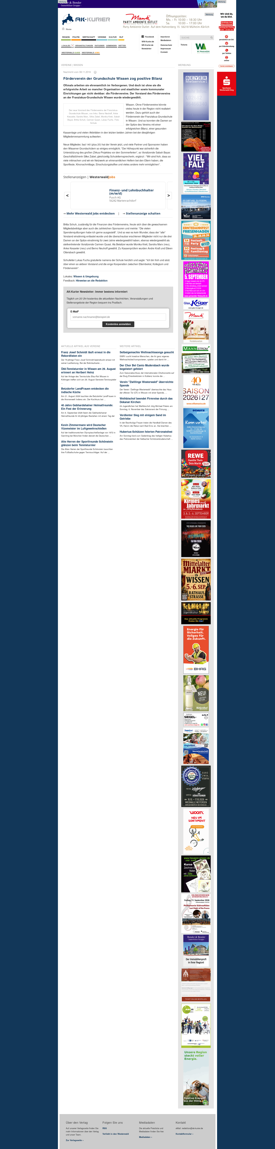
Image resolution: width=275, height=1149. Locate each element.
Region (66, 37)
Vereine (102, 37)
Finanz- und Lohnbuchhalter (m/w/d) (131, 192)
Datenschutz (166, 45)
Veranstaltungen (84, 45)
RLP (121, 37)
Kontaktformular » (184, 1133)
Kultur (112, 37)
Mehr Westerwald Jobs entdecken (91, 213)
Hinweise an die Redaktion (92, 280)
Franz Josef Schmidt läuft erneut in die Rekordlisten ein (85, 354)
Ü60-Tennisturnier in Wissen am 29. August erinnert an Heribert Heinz (88, 370)
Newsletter (147, 48)
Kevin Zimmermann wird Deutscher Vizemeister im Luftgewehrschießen (83, 426)
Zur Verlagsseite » (75, 1140)
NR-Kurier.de (147, 45)
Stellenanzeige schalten (143, 213)
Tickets (184, 44)
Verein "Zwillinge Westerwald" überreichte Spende (146, 383)
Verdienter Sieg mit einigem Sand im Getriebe (143, 416)
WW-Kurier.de (148, 41)
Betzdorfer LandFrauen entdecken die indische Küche (85, 390)
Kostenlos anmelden (118, 324)
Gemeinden (111, 45)
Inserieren (165, 36)
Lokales (66, 45)
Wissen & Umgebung (86, 276)
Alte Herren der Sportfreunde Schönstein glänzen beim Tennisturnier (87, 443)
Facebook (149, 36)
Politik (76, 37)
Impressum (166, 48)
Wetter (122, 45)
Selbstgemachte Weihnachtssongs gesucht (147, 352)
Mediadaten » (145, 1136)
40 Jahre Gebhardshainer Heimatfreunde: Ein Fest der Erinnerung (87, 407)
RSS (104, 1128)
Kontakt (164, 52)
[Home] (63, 28)
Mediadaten (166, 40)
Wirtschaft (88, 37)
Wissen (78, 65)
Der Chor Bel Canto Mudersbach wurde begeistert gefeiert (144, 367)
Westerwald (71, 52)
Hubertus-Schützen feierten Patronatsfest (146, 432)
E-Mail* (75, 311)
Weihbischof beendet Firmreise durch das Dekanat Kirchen (146, 400)
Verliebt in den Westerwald (115, 1133)
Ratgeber (99, 45)
